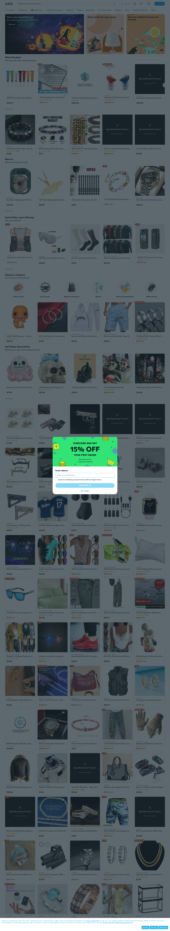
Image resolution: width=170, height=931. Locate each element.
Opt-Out (154, 927)
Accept (145, 927)
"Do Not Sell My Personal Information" (116, 923)
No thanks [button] (85, 491)
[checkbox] (56, 479)
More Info (163, 927)
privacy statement (92, 921)
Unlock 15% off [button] (85, 485)
